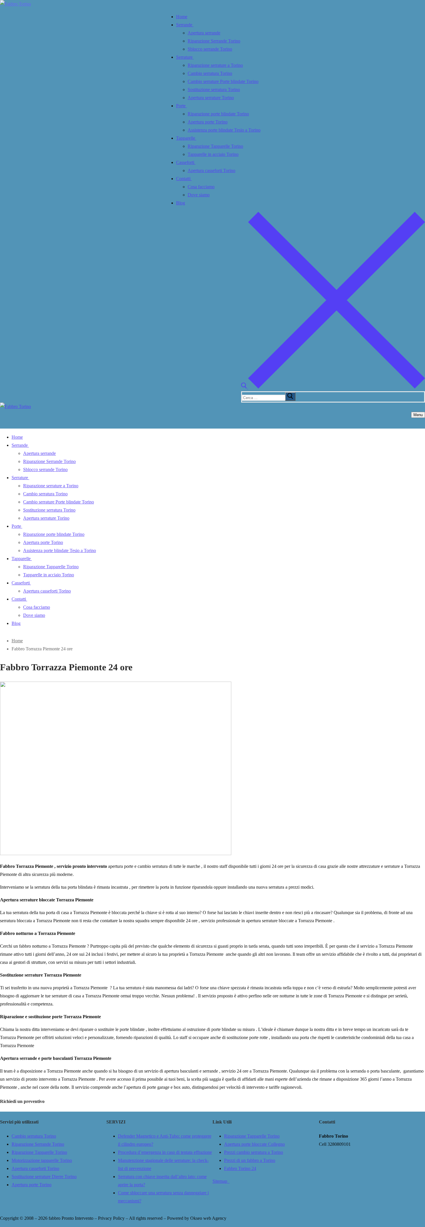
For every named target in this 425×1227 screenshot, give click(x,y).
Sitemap (221, 1181)
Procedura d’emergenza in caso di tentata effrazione (165, 1152)
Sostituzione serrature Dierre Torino (44, 1176)
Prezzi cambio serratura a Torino (253, 1152)
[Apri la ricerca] (333, 387)
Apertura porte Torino (31, 1184)
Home (17, 640)
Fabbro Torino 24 (240, 1168)
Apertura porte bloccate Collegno (254, 1144)
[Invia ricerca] (290, 396)
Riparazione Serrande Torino (38, 1144)
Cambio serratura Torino (34, 1136)
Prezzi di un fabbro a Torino (249, 1160)
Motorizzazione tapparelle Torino (42, 1160)
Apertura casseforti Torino (35, 1168)
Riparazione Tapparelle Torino (39, 1152)
